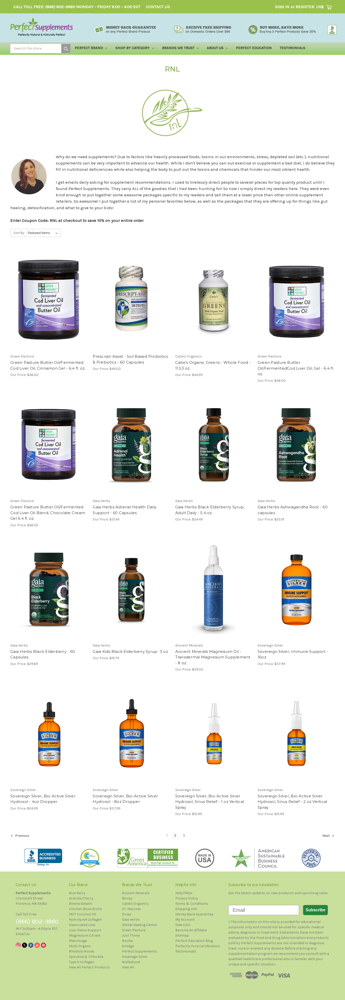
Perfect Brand (89, 47)
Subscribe (315, 910)
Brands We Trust (178, 47)
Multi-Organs (80, 946)
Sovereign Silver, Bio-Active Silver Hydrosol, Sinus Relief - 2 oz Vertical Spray (292, 802)
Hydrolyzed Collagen (85, 919)
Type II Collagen (81, 962)
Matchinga (78, 941)
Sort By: (19, 233)
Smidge (128, 946)
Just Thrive (131, 935)
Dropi (126, 914)
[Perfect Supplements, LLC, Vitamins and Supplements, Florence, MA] (43, 857)
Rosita (127, 941)
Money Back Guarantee (194, 914)
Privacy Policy (186, 898)
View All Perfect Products (89, 967)
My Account (185, 919)
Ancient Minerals (136, 893)
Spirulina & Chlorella (86, 957)
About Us (216, 47)
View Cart (182, 925)
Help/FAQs (183, 893)
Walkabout (131, 962)
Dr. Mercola (131, 909)
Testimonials (292, 47)
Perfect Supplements (139, 951)
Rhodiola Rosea (81, 951)
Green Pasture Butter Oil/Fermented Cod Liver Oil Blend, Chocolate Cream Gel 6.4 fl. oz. (47, 513)
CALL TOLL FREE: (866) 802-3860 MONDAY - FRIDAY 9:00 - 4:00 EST (76, 6)
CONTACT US (158, 6)
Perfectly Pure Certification (197, 946)
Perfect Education (254, 47)
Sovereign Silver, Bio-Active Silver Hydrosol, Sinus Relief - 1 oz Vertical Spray (209, 802)
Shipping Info (186, 909)
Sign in (282, 6)
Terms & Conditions (191, 903)
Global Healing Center (139, 925)
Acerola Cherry (81, 898)
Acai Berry (77, 893)
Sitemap (182, 935)
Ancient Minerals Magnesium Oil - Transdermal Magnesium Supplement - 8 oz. (213, 657)
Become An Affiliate (191, 930)
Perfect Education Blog (194, 941)
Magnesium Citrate (84, 935)
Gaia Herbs (131, 919)
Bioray (127, 898)
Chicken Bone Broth (85, 909)
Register (305, 6)
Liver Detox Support (85, 930)
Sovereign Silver (134, 957)
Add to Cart (48, 305)
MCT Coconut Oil (82, 914)
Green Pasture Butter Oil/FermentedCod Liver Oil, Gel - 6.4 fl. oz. (296, 368)
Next (326, 836)
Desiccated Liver (82, 925)
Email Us (23, 934)
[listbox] (44, 233)
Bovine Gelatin (80, 903)
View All (128, 967)
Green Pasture (133, 930)
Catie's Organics (135, 903)
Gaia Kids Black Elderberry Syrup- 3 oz (130, 651)
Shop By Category (133, 47)
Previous (21, 836)
